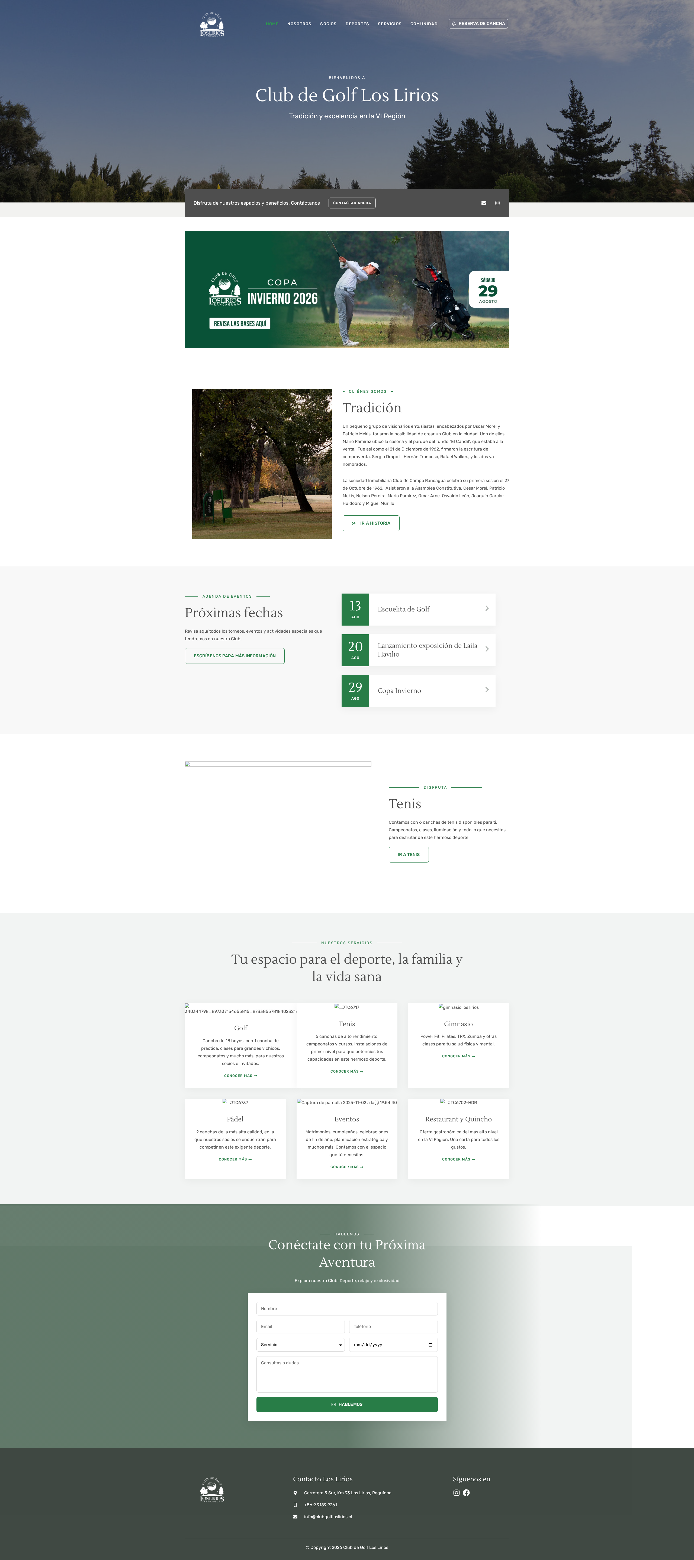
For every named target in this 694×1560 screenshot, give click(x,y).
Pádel (235, 1119)
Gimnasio (458, 1024)
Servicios (390, 23)
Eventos (347, 1119)
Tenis (347, 1024)
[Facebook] (466, 1492)
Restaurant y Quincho (458, 1119)
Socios (328, 23)
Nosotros (299, 23)
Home (272, 23)
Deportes (358, 23)
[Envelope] (483, 203)
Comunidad (424, 23)
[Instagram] (497, 203)
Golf (240, 1028)
